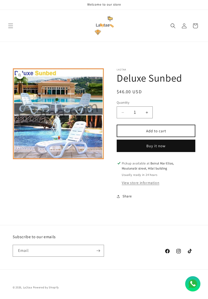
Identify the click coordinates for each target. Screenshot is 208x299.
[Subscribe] (98, 251)
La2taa (27, 287)
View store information (140, 182)
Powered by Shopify (46, 287)
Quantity (123, 102)
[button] (10, 25)
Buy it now (156, 145)
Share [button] (127, 196)
